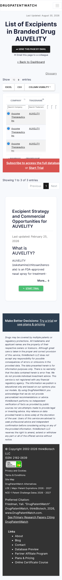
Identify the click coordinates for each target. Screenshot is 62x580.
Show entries (17, 79)
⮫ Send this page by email (31, 49)
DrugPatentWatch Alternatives (21, 484)
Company (16, 100)
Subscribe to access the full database (33, 163)
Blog (18, 540)
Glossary (51, 73)
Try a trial (46, 321)
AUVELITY (34, 113)
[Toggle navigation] (57, 5)
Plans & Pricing (24, 558)
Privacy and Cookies (15, 470)
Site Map (9, 479)
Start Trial (36, 168)
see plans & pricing (31, 324)
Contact (20, 544)
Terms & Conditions (15, 475)
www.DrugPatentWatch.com (23, 512)
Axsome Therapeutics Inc (18, 117)
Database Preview (27, 549)
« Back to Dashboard (31, 62)
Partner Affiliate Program (31, 553)
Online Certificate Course (31, 562)
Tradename (35, 100)
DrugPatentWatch (18, 5)
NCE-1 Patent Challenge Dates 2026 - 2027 (28, 492)
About (19, 536)
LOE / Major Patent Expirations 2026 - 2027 (28, 488)
